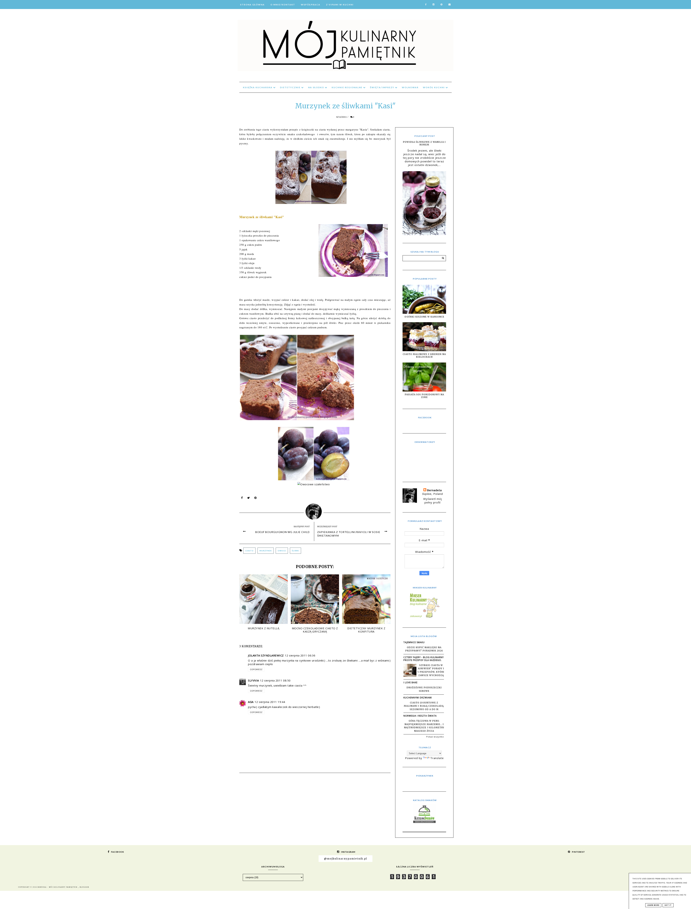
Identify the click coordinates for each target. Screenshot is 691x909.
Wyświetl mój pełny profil (432, 500)
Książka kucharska (258, 87)
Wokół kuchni (434, 87)
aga (251, 702)
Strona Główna (252, 4)
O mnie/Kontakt (282, 4)
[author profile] (315, 510)
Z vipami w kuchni (340, 4)
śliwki (295, 551)
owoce (282, 551)
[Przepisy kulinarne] (424, 617)
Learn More (653, 905)
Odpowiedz (256, 669)
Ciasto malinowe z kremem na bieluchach (424, 355)
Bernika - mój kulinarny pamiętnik (58, 887)
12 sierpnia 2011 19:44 (270, 702)
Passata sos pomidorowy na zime (424, 396)
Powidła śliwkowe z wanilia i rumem (424, 143)
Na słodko (316, 87)
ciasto (249, 551)
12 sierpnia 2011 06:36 (300, 655)
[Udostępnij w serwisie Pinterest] (255, 498)
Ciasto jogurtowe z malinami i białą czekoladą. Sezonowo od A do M (424, 706)
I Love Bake (410, 682)
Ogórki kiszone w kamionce (424, 316)
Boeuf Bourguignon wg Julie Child (282, 532)
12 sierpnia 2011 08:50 (275, 680)
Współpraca (310, 4)
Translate (437, 758)
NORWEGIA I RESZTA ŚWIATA (420, 715)
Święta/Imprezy (382, 87)
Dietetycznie (290, 87)
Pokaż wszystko (435, 736)
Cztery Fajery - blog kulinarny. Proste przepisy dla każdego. (423, 659)
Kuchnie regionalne (347, 87)
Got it (668, 905)
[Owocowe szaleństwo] (315, 484)
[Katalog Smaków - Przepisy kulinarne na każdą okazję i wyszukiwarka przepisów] (424, 822)
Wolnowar (410, 87)
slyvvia (253, 680)
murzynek (265, 551)
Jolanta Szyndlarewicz (266, 655)
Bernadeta (434, 490)
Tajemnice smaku (414, 642)
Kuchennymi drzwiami (417, 697)
